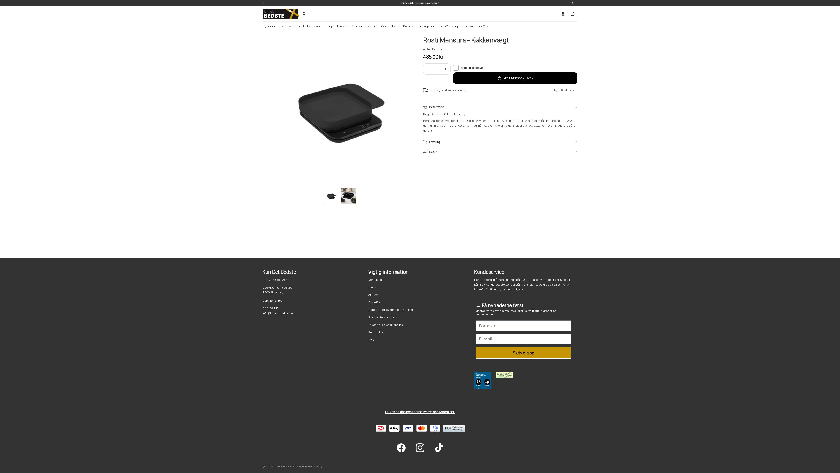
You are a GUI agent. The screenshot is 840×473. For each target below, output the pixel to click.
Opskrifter (375, 302)
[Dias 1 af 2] (331, 196)
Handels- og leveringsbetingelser (390, 309)
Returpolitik (375, 332)
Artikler (373, 294)
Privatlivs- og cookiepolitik (385, 325)
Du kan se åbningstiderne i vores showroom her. (420, 412)
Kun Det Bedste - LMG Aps (286, 466)
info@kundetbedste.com (494, 284)
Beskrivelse (436, 107)
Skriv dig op (523, 352)
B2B (371, 340)
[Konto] (563, 14)
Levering (434, 142)
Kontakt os (375, 279)
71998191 (526, 279)
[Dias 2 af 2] (348, 196)
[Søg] (304, 14)
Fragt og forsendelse (382, 317)
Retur (433, 152)
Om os (372, 287)
